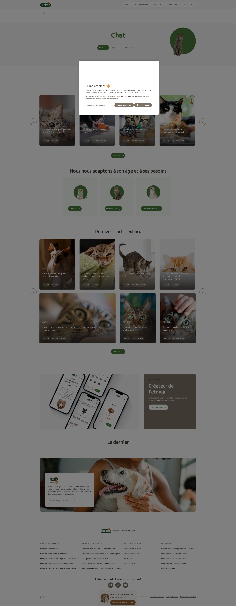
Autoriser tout (124, 105)
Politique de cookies (110, 98)
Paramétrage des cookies (95, 105)
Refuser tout (143, 105)
